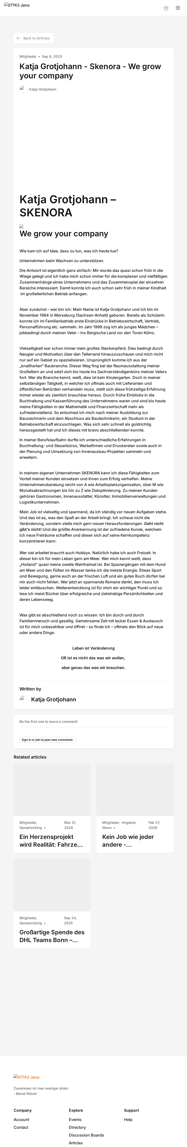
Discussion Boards (86, 1135)
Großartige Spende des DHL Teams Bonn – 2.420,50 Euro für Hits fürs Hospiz (51, 936)
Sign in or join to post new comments (47, 740)
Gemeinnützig (30, 828)
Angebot (129, 822)
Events (75, 1119)
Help (128, 1119)
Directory (77, 1127)
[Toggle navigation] (178, 7)
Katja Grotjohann (42, 89)
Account (21, 1119)
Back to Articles (36, 38)
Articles (76, 1142)
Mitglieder (27, 56)
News (107, 828)
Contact (21, 1127)
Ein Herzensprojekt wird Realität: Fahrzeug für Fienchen (51, 840)
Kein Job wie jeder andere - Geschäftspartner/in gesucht (130, 840)
